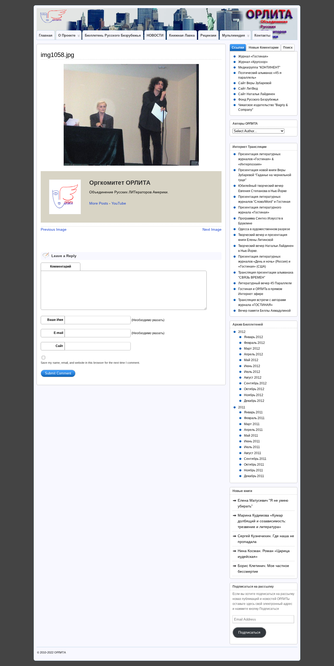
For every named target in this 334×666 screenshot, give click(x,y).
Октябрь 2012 (254, 389)
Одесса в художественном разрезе (264, 229)
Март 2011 (252, 424)
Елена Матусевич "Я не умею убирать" (263, 503)
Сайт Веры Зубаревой (254, 83)
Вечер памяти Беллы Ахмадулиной (264, 310)
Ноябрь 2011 (253, 470)
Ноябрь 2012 (253, 395)
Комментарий (60, 266)
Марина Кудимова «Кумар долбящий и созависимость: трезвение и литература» (262, 521)
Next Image (212, 229)
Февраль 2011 (254, 418)
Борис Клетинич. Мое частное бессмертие (263, 569)
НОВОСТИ (155, 35)
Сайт (59, 346)
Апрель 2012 (253, 354)
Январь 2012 (253, 337)
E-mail (58, 333)
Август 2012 (252, 377)
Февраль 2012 (254, 343)
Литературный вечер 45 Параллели (265, 283)
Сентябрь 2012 (255, 383)
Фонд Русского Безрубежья (258, 99)
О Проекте (66, 35)
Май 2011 (251, 435)
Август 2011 (252, 453)
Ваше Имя (55, 320)
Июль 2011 (252, 447)
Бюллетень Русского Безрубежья (113, 35)
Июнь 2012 (252, 366)
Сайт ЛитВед (248, 88)
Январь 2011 (253, 412)
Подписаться (249, 632)
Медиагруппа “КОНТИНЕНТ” (259, 67)
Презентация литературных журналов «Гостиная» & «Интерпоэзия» (259, 159)
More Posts (98, 203)
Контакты (262, 35)
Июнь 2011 (252, 441)
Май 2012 (251, 360)
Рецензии (208, 35)
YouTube (118, 203)
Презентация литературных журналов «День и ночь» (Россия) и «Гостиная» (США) (264, 261)
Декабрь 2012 (254, 401)
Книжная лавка (182, 35)
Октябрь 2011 (254, 464)
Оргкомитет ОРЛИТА (120, 182)
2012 (242, 332)
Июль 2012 (252, 372)
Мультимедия (233, 35)
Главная (45, 35)
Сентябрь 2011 (255, 459)
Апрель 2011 (253, 430)
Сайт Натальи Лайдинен (256, 94)
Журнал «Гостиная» (253, 56)
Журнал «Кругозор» (253, 62)
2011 (241, 407)
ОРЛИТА (60, 652)
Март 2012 (252, 348)
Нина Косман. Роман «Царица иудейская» (264, 554)
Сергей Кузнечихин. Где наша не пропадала (266, 539)
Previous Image (54, 229)
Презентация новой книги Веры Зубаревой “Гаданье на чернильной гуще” (264, 175)
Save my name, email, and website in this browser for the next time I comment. (90, 362)
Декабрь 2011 (254, 476)
